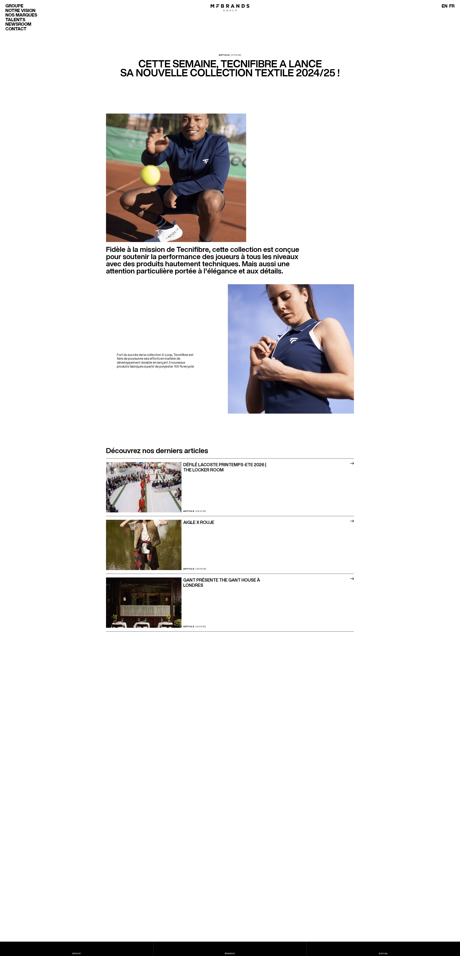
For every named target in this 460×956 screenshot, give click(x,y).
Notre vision (20, 10)
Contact (16, 29)
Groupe (14, 6)
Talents (15, 19)
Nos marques (21, 15)
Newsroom (18, 24)
